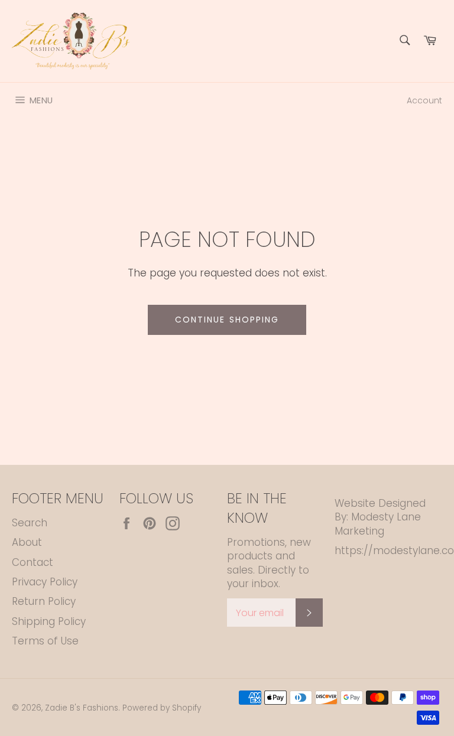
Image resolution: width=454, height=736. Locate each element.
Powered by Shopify (161, 708)
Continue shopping (227, 319)
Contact (32, 562)
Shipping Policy (49, 621)
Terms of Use (45, 641)
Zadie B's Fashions (81, 708)
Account (424, 100)
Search (29, 523)
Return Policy (44, 601)
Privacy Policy (44, 582)
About (27, 542)
